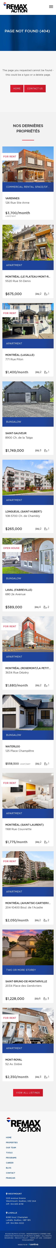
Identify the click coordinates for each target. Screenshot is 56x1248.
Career (9, 1163)
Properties (12, 1142)
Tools (9, 1153)
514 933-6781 (16, 1204)
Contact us (35, 89)
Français (10, 1178)
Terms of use (36, 1238)
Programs (11, 1158)
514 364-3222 (17, 1223)
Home (16, 89)
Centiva (33, 1244)
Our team (11, 1148)
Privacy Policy (21, 1238)
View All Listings (28, 1093)
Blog (8, 1168)
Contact (10, 1173)
